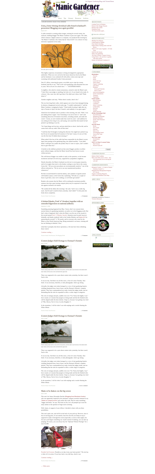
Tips (65, 18)
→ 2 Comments (84, 196)
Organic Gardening (98, 84)
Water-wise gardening (97, 53)
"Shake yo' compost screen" (49, 400)
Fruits (94, 77)
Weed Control (97, 90)
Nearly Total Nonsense (50, 196)
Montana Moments (98, 118)
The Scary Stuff (96, 137)
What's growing (97, 111)
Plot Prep (95, 108)
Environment (96, 139)
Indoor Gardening (97, 105)
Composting (96, 102)
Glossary (70, 18)
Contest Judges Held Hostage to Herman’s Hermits (61, 241)
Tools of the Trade (97, 134)
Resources (78, 18)
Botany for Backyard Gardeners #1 (101, 60)
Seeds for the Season (97, 52)
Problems (95, 87)
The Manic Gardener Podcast (104, 63)
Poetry (94, 123)
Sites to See (96, 131)
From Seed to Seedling (97, 44)
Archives (85, 18)
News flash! (96, 127)
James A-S (82, 217)
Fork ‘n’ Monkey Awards (59, 215)
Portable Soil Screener (47, 452)
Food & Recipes (97, 114)
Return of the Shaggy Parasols (99, 26)
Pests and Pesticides (99, 89)
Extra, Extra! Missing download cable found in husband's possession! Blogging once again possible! (63, 27)
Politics (95, 140)
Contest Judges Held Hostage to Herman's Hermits (61, 316)
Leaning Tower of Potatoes (99, 24)
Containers (95, 103)
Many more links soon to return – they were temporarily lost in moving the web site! (101, 159)
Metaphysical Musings (98, 116)
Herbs (94, 79)
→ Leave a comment (83, 385)
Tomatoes (95, 95)
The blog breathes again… (98, 30)
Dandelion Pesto (96, 29)
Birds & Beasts (97, 100)
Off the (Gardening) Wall (98, 113)
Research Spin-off (97, 145)
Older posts (45, 466)
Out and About (96, 124)
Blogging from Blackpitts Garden (75, 396)
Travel (94, 135)
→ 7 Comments (84, 235)
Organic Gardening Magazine (99, 173)
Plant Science (96, 144)
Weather (95, 110)
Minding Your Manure (97, 40)
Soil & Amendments (98, 93)
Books (94, 126)
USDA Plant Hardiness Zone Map (100, 175)
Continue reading (47, 232)
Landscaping (96, 106)
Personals (95, 121)
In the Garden (95, 98)
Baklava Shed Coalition (98, 156)
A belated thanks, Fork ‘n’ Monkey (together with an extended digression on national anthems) (62, 202)
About (60, 18)
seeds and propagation (98, 92)
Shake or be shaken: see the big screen (56, 391)
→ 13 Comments (84, 460)
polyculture (96, 85)
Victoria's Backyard (97, 199)
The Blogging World (60, 235)
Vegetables (95, 97)
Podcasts (95, 129)
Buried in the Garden (97, 27)
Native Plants (96, 82)
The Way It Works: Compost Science (101, 55)
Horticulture (95, 74)
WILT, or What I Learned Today (101, 142)
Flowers (95, 76)
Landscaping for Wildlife (98, 42)
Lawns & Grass (97, 81)
